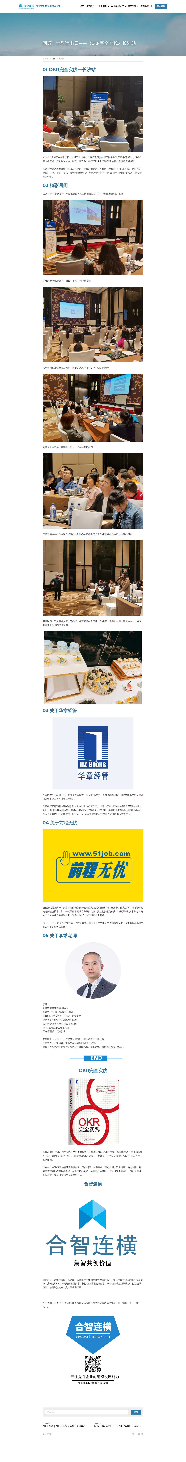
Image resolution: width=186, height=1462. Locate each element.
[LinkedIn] (133, 1434)
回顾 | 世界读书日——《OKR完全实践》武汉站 (117, 1426)
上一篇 (47, 1423)
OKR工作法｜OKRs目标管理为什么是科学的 (64, 1426)
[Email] (139, 1434)
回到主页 (48, 1434)
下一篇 (97, 1423)
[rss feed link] (142, 1434)
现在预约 (161, 6)
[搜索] (152, 6)
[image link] (26, 6)
